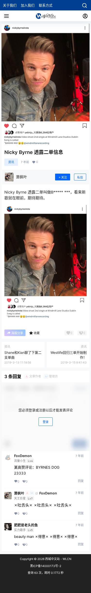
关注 (64, 177)
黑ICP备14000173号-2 (45, 566)
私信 (80, 177)
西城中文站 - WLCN (57, 559)
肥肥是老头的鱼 (26, 525)
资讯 (11, 162)
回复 (81, 481)
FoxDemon (23, 455)
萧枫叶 (19, 493)
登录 (46, 422)
